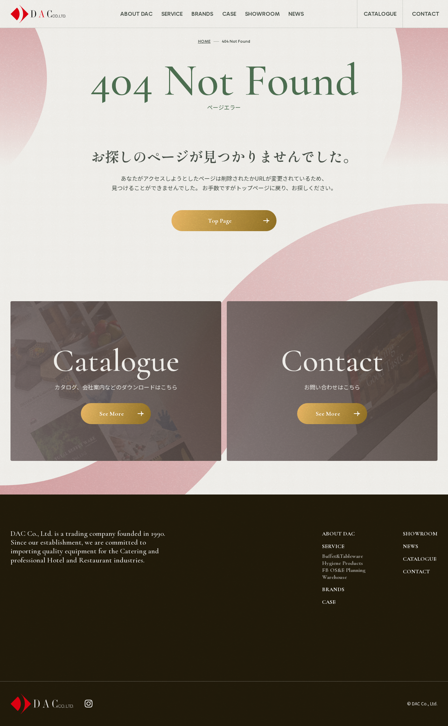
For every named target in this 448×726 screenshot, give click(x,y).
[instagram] (89, 703)
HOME (204, 41)
